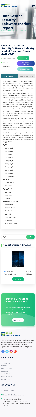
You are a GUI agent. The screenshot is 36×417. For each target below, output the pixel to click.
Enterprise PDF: (19, 274)
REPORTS (4, 366)
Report (11, 31)
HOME (3, 31)
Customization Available (26, 63)
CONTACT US (18, 320)
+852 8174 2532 (8, 391)
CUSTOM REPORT (7, 376)
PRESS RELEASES (6, 368)
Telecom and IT (21, 31)
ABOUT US (4, 371)
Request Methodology (25, 69)
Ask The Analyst (23, 58)
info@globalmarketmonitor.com (14, 395)
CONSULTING (5, 363)
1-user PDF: (19, 271)
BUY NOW (18, 279)
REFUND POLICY (6, 379)
